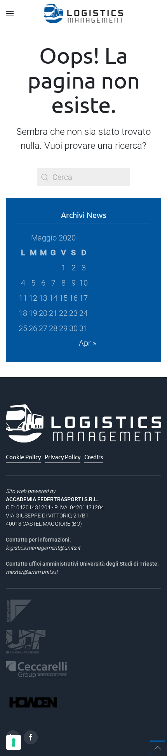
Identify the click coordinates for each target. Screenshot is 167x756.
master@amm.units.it (32, 572)
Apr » (87, 343)
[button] (10, 13)
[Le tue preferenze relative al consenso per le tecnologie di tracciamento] (13, 742)
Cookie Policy (23, 456)
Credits (93, 456)
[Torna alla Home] (83, 13)
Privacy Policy (62, 456)
